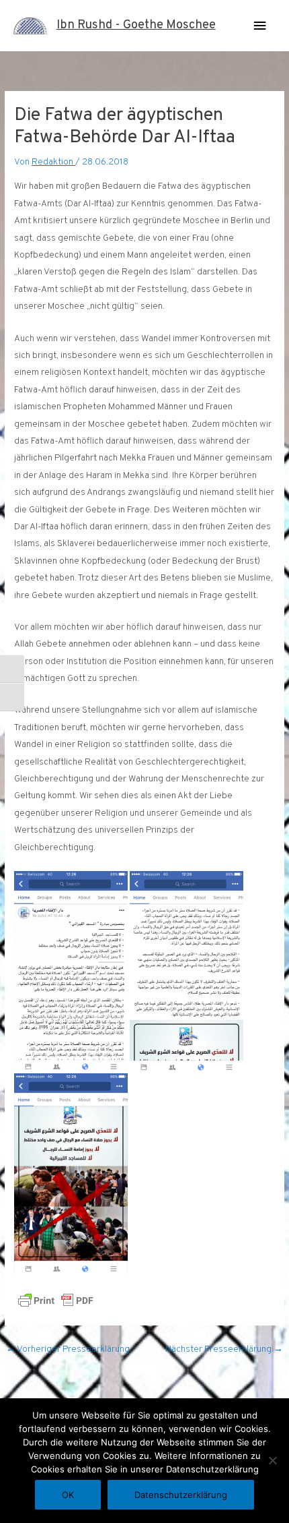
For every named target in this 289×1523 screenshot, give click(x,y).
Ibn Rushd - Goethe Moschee (136, 25)
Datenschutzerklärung (180, 1494)
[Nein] (272, 1460)
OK (68, 1494)
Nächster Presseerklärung (224, 1349)
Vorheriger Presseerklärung (68, 1349)
